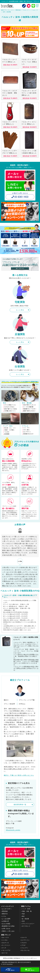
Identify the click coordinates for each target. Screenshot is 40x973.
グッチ (4, 948)
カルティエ (5, 942)
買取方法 (5, 913)
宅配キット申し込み (8, 931)
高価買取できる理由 (8, 926)
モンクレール (25, 950)
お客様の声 (5, 921)
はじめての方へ (7, 909)
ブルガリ (24, 942)
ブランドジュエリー (28, 923)
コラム (4, 916)
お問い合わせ (6, 928)
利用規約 (17, 958)
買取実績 (5, 911)
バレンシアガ (6, 950)
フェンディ (24, 948)
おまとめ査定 (6, 923)
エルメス (24, 937)
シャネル (5, 940)
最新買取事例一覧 (20, 804)
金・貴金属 (25, 918)
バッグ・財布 (26, 909)
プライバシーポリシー (29, 958)
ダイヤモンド (26, 926)
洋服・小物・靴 (27, 911)
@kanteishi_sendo (13, 830)
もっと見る (20, 310)
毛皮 (23, 913)
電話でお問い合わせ (10, 969)
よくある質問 (6, 918)
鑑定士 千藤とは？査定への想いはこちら (19, 775)
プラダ (23, 945)
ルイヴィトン (25, 940)
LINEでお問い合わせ (30, 969)
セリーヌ (5, 953)
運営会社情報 (8, 958)
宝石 (23, 921)
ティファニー (6, 945)
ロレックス (5, 937)
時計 (23, 916)
